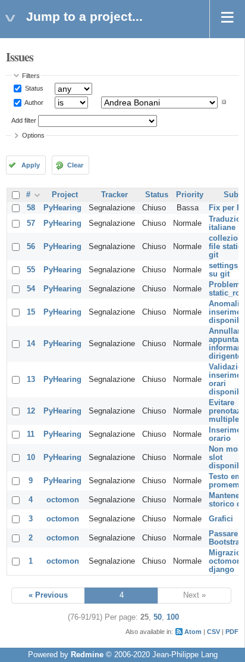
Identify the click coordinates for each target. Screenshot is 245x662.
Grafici (221, 519)
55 (31, 270)
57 (31, 223)
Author (33, 101)
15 (31, 312)
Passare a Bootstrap (226, 538)
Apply (30, 165)
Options (33, 135)
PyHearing (62, 208)
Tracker (114, 195)
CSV (213, 631)
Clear (75, 165)
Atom (193, 631)
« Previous (48, 595)
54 (31, 289)
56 (31, 247)
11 (30, 434)
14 (31, 344)
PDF (231, 631)
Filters (31, 75)
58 (31, 208)
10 (31, 457)
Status (33, 88)
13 (31, 379)
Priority (189, 195)
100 (173, 617)
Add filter (23, 120)
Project (65, 195)
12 (31, 411)
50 (157, 617)
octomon (62, 500)
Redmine (87, 655)
